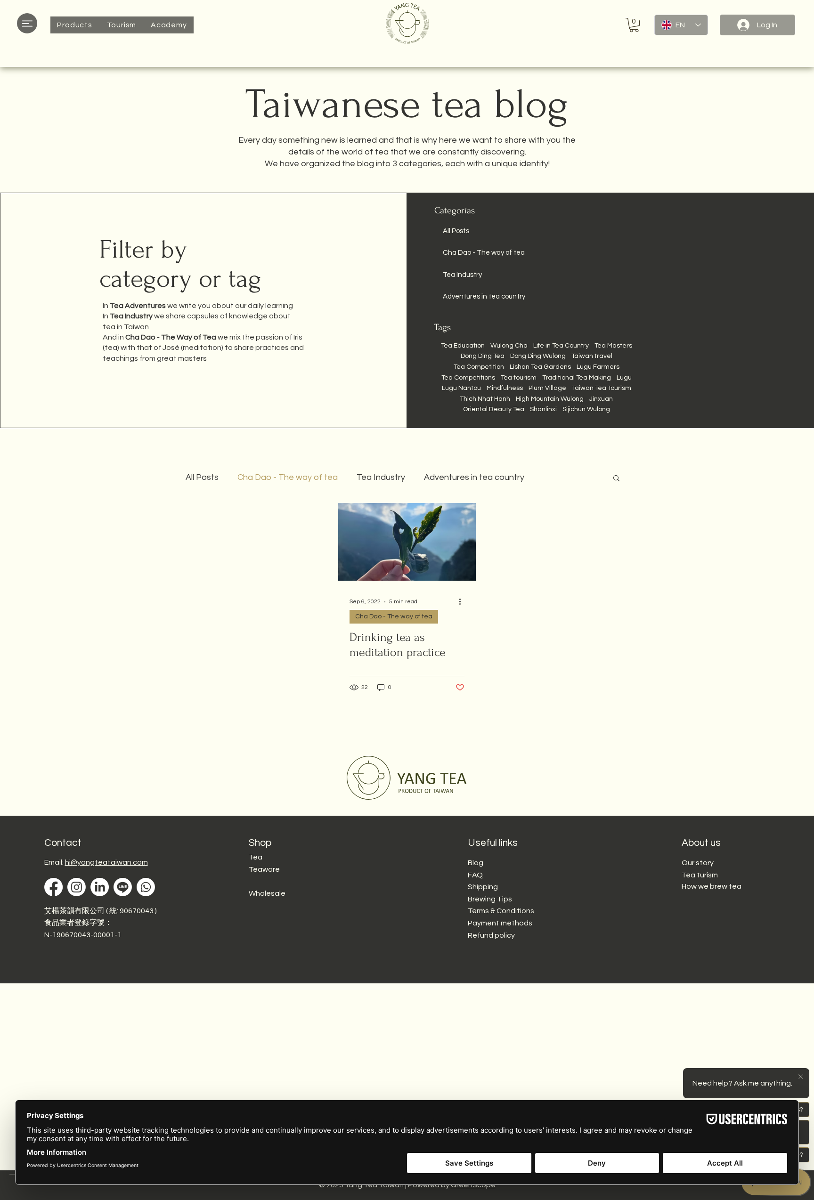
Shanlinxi (543, 409)
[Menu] (27, 23)
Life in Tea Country (561, 345)
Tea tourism (519, 377)
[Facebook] (53, 887)
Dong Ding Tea (483, 356)
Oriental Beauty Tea (493, 409)
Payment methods (500, 923)
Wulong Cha (509, 345)
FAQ (475, 875)
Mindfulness (505, 388)
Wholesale (267, 893)
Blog (475, 863)
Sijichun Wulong (586, 409)
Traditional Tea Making (576, 377)
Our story (698, 863)
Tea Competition (479, 367)
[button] (74, 24)
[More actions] (463, 602)
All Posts (202, 477)
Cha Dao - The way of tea (287, 477)
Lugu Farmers (598, 367)
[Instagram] (76, 887)
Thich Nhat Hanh (485, 399)
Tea (255, 857)
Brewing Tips (490, 899)
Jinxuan (601, 399)
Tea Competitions (468, 377)
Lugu (624, 377)
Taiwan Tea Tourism (601, 388)
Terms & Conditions (501, 911)
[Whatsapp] (146, 887)
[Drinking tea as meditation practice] (407, 542)
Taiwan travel (591, 356)
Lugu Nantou (461, 388)
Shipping (483, 887)
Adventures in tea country (474, 477)
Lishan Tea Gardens (540, 367)
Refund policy (491, 935)
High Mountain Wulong (550, 399)
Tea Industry (381, 477)
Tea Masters (613, 345)
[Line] (123, 887)
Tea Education (463, 345)
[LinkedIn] (99, 887)
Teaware (264, 869)
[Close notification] (800, 1077)
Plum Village (547, 388)
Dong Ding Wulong (538, 356)
